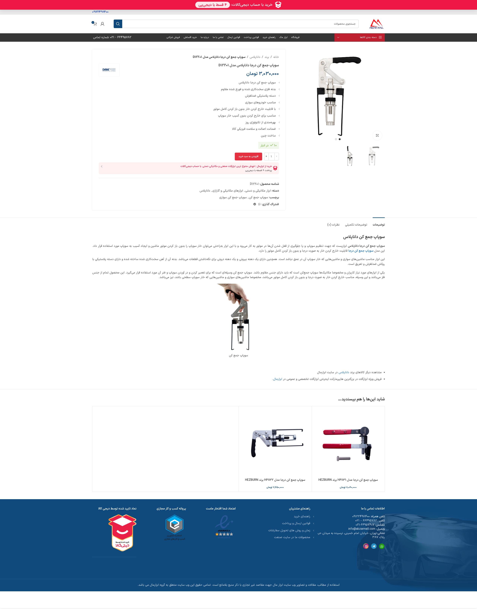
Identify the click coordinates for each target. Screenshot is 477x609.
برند (267, 57)
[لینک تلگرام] (254, 204)
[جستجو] (118, 24)
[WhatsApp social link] (259, 204)
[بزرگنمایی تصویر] (377, 135)
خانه (276, 57)
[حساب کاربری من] (102, 24)
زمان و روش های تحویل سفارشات (289, 530)
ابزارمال (277, 379)
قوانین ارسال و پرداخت (296, 523)
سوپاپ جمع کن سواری (233, 197)
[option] (340, 139)
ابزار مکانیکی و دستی (258, 191)
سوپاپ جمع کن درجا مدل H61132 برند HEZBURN (275, 480)
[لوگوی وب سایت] (376, 23)
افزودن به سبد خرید (248, 156)
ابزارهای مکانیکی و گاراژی (227, 191)
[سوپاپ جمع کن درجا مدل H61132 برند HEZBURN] (275, 442)
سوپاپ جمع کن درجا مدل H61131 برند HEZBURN (348, 480)
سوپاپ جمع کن (258, 197)
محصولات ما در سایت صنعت (292, 537)
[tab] (379, 223)
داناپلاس (255, 57)
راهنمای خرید (302, 516)
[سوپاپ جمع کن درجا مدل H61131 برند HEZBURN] (348, 442)
